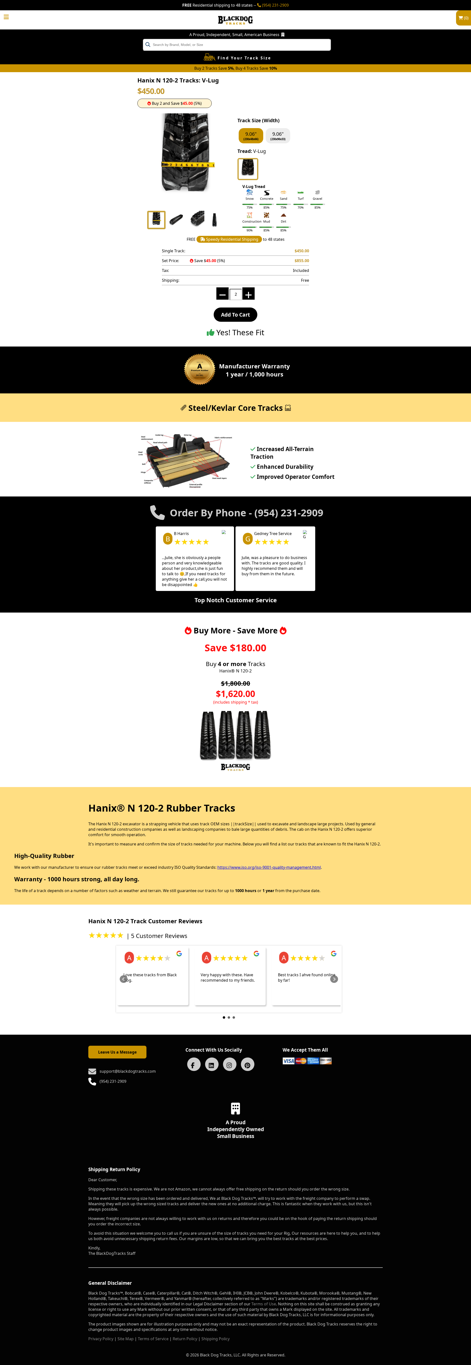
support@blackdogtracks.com (128, 1071)
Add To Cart (235, 314)
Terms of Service (153, 1338)
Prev (124, 979)
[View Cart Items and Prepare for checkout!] (11, 16)
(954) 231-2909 (275, 5)
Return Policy (185, 1338)
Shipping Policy (215, 1338)
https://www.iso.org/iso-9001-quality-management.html (269, 867)
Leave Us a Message (117, 1052)
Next (334, 979)
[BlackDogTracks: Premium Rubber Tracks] (235, 28)
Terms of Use (263, 1304)
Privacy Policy (100, 1338)
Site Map (126, 1338)
